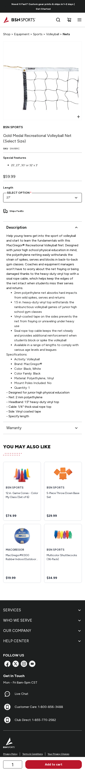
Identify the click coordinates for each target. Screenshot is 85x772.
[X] (15, 664)
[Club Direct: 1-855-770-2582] (7, 720)
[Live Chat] (7, 694)
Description (16, 227)
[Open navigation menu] (79, 20)
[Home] (19, 20)
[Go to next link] (80, 6)
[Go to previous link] (5, 6)
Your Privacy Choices (58, 754)
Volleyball (52, 34)
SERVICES (12, 610)
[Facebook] (7, 664)
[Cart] (69, 20)
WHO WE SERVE (17, 620)
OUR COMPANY (17, 630)
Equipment (21, 34)
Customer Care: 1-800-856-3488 (39, 707)
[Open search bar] (58, 20)
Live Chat (21, 694)
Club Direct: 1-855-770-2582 (35, 720)
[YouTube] (32, 664)
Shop (6, 34)
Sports (37, 34)
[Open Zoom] (78, 116)
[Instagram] (24, 664)
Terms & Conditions (32, 754)
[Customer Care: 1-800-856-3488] (7, 707)
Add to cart (53, 764)
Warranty (14, 428)
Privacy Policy (10, 754)
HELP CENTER (16, 641)
